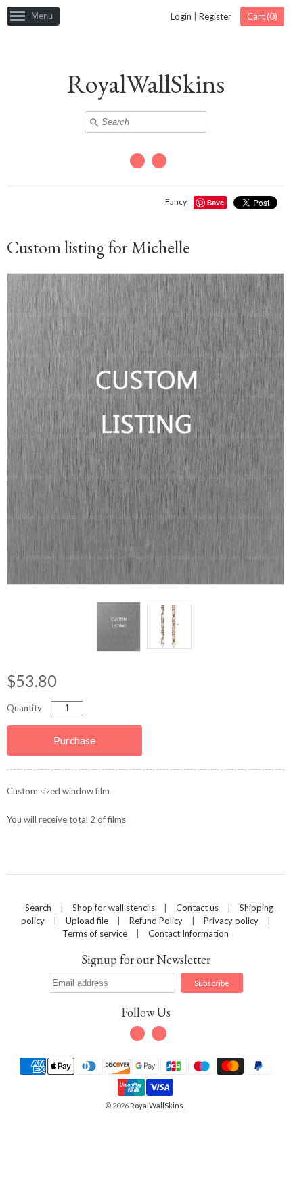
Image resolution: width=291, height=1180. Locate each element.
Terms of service (94, 933)
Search (38, 907)
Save (215, 202)
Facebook (137, 160)
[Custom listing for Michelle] (118, 627)
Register (215, 16)
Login (181, 16)
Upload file (87, 920)
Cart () (262, 16)
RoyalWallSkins (146, 83)
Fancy (176, 202)
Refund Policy (156, 920)
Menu (42, 16)
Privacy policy (231, 920)
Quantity (24, 707)
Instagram (159, 160)
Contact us (197, 907)
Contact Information (188, 933)
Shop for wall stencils (113, 907)
